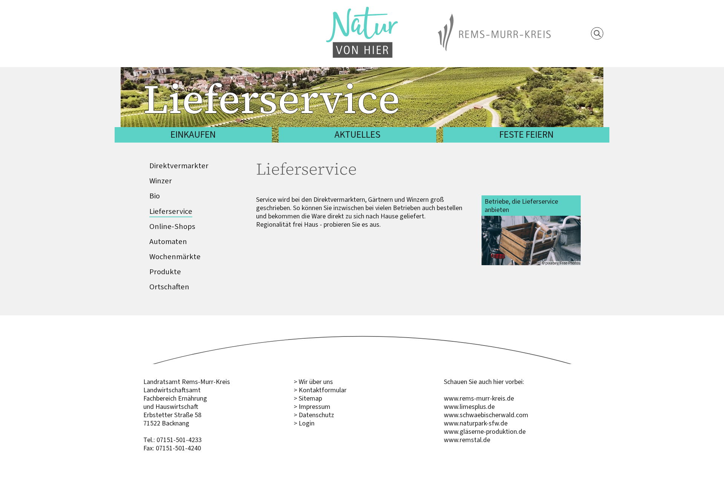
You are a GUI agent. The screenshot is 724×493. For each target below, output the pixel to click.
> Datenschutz (314, 414)
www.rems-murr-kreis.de (479, 398)
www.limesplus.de (469, 406)
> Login (304, 423)
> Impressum (312, 406)
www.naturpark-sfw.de (476, 423)
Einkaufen (193, 134)
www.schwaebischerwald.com (486, 414)
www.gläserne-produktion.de (485, 431)
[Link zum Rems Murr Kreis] (494, 17)
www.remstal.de (467, 439)
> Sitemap (308, 398)
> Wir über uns (313, 381)
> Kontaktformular (320, 390)
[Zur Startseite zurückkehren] (362, 10)
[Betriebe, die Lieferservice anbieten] (531, 241)
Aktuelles (357, 134)
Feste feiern (526, 134)
